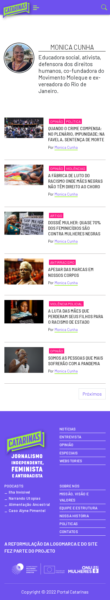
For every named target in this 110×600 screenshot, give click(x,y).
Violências (75, 168)
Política (73, 121)
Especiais (69, 453)
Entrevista (71, 437)
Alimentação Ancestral (29, 504)
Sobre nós (70, 486)
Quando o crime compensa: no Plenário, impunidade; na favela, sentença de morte (76, 133)
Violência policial (66, 304)
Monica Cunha (66, 147)
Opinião (56, 121)
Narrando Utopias (24, 498)
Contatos (69, 531)
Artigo (56, 215)
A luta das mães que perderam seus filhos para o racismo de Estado (75, 316)
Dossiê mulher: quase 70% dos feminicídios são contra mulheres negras (74, 228)
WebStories (71, 460)
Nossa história (74, 515)
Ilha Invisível (19, 492)
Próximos (92, 393)
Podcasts (14, 486)
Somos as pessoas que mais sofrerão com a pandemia (75, 360)
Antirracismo (62, 262)
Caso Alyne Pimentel (27, 510)
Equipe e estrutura (79, 508)
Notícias (68, 429)
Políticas (69, 523)
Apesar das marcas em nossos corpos (71, 271)
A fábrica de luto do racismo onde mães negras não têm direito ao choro (75, 181)
